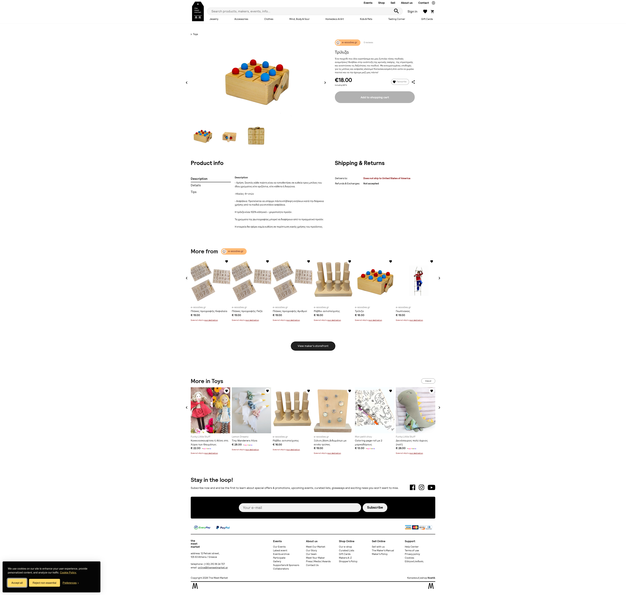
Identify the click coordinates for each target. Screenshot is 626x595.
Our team (311, 554)
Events (368, 3)
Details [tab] (196, 185)
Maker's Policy (380, 554)
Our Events (279, 546)
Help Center (412, 546)
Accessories (241, 19)
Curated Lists (346, 550)
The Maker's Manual (383, 550)
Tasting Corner (396, 19)
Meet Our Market (315, 546)
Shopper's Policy (348, 561)
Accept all (17, 583)
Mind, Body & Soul (299, 19)
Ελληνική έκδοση (414, 561)
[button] (186, 278)
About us (406, 3)
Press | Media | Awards (318, 561)
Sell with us (378, 546)
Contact (423, 3)
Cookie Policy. (68, 572)
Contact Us (312, 565)
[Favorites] (226, 261)
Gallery (277, 561)
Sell (393, 3)
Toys (195, 34)
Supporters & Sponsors (286, 565)
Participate (279, 557)
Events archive (281, 554)
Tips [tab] (193, 192)
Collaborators (281, 568)
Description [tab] (199, 179)
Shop (381, 3)
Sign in (412, 11)
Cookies (409, 557)
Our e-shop (345, 546)
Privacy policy (412, 554)
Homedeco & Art (334, 19)
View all (428, 381)
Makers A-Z (345, 557)
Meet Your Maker (315, 557)
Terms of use (412, 550)
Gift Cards (427, 19)
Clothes (268, 19)
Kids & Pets (366, 19)
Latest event (280, 550)
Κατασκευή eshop (417, 578)
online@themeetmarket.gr (213, 567)
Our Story (311, 550)
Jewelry (213, 19)
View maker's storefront (313, 346)
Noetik (431, 578)
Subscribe (375, 507)
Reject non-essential (44, 583)
